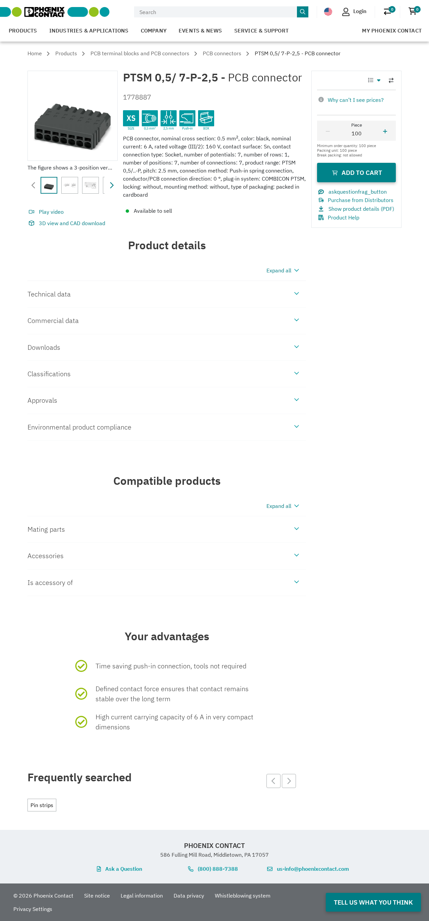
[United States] (328, 11)
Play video (51, 211)
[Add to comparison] (391, 80)
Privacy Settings (32, 909)
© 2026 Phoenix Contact (43, 895)
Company (154, 30)
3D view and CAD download (72, 223)
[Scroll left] (33, 185)
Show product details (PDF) (361, 208)
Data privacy (189, 895)
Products (23, 30)
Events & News (200, 30)
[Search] (302, 12)
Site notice (97, 895)
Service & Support (261, 30)
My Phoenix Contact (392, 30)
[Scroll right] (112, 185)
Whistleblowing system (242, 895)
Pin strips (41, 805)
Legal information (142, 895)
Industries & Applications (89, 30)
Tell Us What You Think (373, 902)
